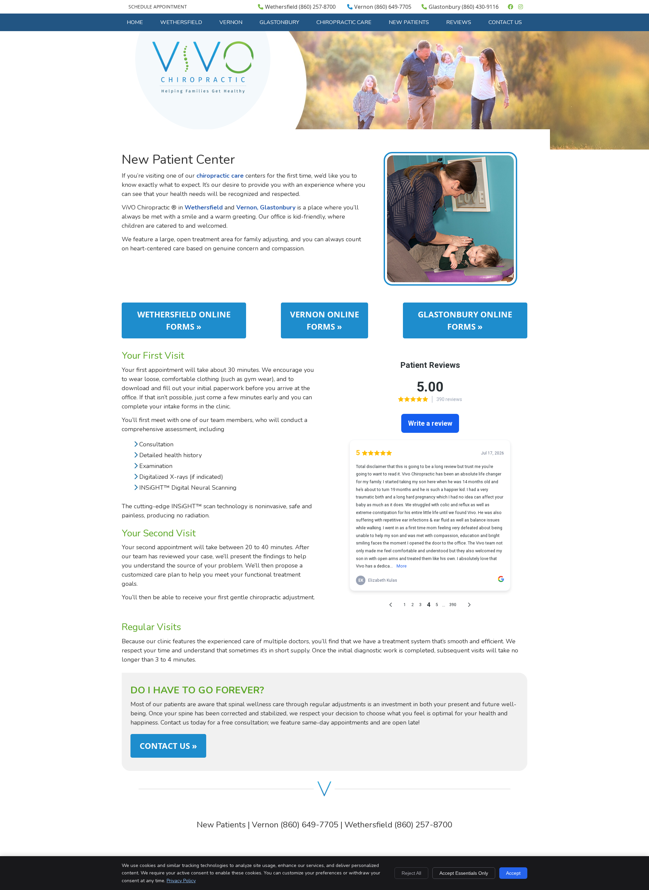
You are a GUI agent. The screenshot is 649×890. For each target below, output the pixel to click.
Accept (513, 873)
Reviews (458, 22)
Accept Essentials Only (463, 873)
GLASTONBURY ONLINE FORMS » (465, 320)
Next (523, 224)
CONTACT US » (168, 746)
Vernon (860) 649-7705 (382, 6)
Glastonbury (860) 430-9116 (464, 6)
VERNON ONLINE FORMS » (324, 320)
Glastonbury (279, 22)
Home (135, 22)
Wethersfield (181, 22)
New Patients (409, 22)
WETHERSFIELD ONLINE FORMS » (184, 320)
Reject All (411, 873)
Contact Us (505, 22)
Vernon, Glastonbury (265, 207)
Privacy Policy (181, 880)
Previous (378, 224)
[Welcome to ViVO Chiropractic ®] (203, 91)
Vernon (230, 22)
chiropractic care (220, 176)
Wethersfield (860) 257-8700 (300, 6)
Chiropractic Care (343, 22)
